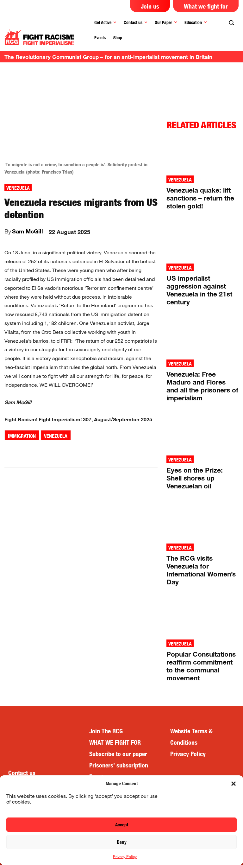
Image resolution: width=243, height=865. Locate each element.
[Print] (106, 451)
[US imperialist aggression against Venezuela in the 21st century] (202, 241)
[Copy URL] (121, 451)
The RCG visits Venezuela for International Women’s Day (201, 570)
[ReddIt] (92, 451)
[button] (233, 783)
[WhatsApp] (77, 451)
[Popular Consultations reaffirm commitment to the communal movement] (202, 617)
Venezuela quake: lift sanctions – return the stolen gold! (200, 198)
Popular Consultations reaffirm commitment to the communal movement (201, 666)
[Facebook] (48, 451)
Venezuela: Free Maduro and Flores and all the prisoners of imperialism (202, 386)
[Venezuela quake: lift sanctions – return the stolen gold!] (202, 153)
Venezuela (18, 188)
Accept (121, 825)
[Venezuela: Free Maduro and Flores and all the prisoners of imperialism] (202, 337)
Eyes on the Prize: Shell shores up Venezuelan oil (194, 478)
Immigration (22, 436)
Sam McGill (27, 231)
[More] (136, 451)
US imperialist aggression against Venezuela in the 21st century (199, 290)
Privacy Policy (125, 856)
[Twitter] (63, 451)
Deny (122, 842)
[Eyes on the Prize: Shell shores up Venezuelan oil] (202, 433)
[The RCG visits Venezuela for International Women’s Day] (202, 521)
